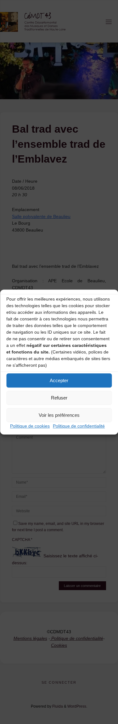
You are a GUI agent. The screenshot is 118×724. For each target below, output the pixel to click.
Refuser (59, 397)
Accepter (59, 380)
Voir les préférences (59, 415)
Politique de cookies (30, 425)
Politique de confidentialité (79, 425)
